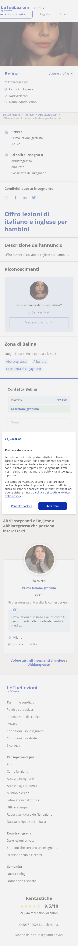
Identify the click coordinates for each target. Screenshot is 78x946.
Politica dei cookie (46, 492)
